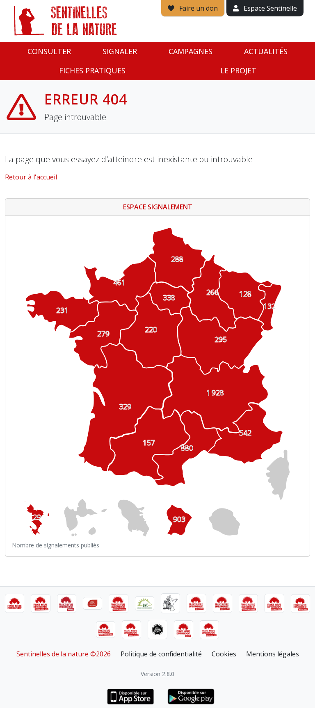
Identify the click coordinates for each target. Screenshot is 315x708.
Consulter (49, 51)
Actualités (266, 51)
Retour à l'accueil (31, 177)
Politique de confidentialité (161, 653)
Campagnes (190, 51)
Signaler (120, 51)
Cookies (224, 653)
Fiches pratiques (92, 70)
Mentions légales (272, 653)
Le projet (238, 70)
